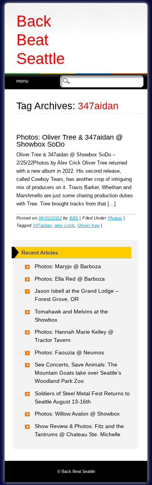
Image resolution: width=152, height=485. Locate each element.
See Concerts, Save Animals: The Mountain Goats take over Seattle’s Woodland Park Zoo (78, 372)
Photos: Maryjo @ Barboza (68, 266)
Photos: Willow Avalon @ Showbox (77, 414)
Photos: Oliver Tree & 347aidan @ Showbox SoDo (69, 140)
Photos (115, 218)
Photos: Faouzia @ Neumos (69, 352)
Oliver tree (89, 225)
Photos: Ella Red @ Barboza (70, 279)
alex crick (65, 225)
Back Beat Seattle (40, 39)
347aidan (42, 225)
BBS (73, 218)
